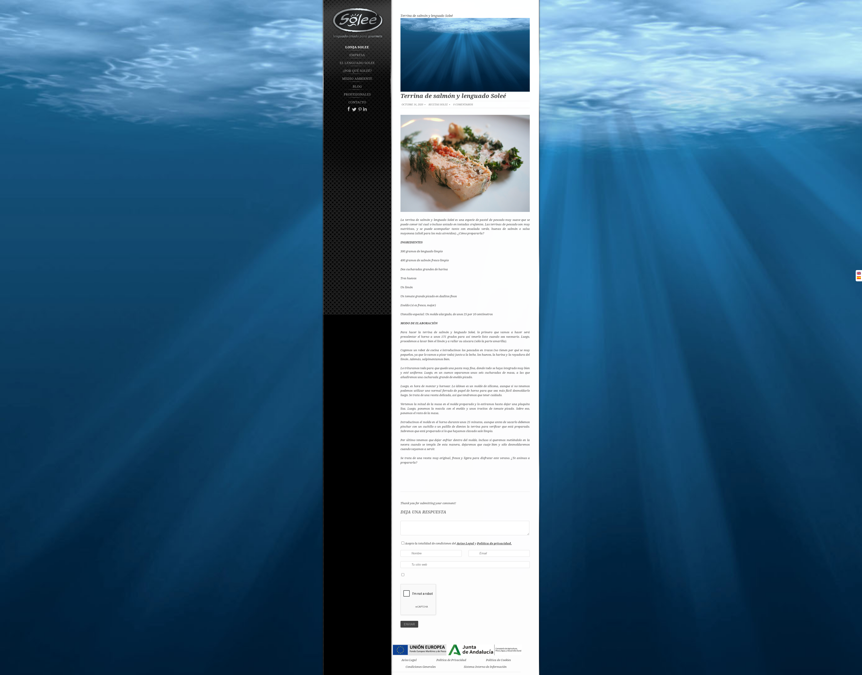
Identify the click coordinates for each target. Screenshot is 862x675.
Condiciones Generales (421, 667)
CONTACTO (357, 102)
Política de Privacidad (451, 660)
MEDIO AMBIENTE (357, 78)
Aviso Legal (409, 660)
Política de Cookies (498, 660)
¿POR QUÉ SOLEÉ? (357, 70)
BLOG (357, 86)
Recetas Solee (438, 104)
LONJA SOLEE (357, 47)
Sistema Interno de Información (485, 667)
